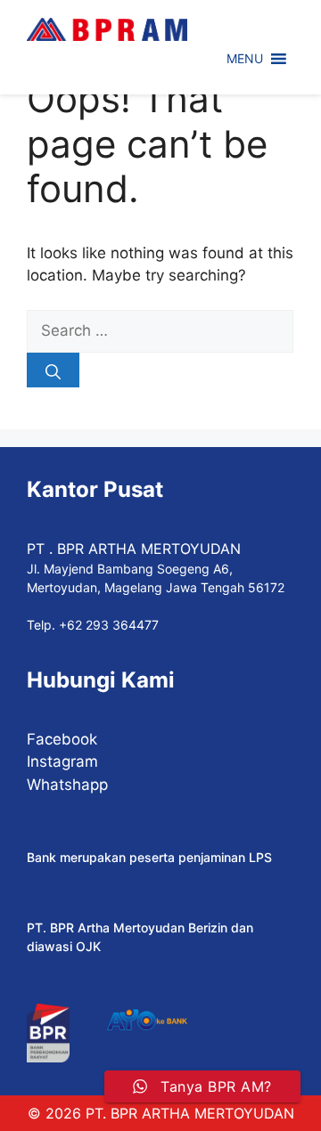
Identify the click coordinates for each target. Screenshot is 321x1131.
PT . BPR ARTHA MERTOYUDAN (134, 548)
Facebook (62, 739)
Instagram (62, 761)
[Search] (53, 370)
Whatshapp (67, 784)
